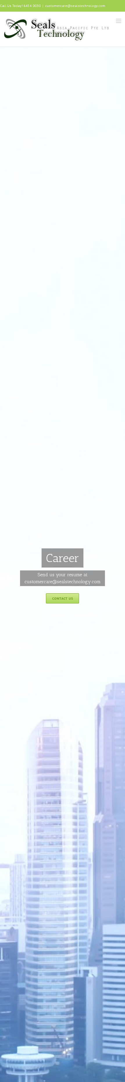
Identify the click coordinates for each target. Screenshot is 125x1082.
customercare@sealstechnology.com (75, 5)
